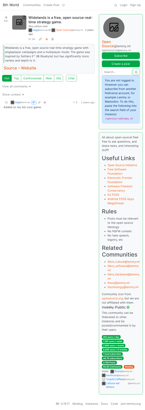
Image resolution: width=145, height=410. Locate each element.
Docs (104, 403)
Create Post (51, 5)
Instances (92, 403)
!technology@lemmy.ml (123, 287)
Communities (32, 5)
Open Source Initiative (122, 165)
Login (123, 5)
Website (28, 68)
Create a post (121, 64)
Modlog (129, 366)
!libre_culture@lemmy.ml (124, 261)
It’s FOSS (113, 194)
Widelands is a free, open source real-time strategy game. (60, 20)
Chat (71, 78)
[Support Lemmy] (63, 4)
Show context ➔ (13, 94)
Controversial (32, 78)
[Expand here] (19, 23)
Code (114, 403)
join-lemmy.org (131, 403)
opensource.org (112, 298)
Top (16, 78)
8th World (11, 5)
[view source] (52, 39)
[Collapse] (6, 102)
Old (58, 78)
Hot (6, 78)
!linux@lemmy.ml (119, 283)
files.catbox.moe (38, 26)
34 (33, 39)
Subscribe (120, 55)
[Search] (115, 4)
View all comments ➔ (16, 86)
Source (10, 68)
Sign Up (135, 5)
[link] (40, 39)
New (49, 78)
